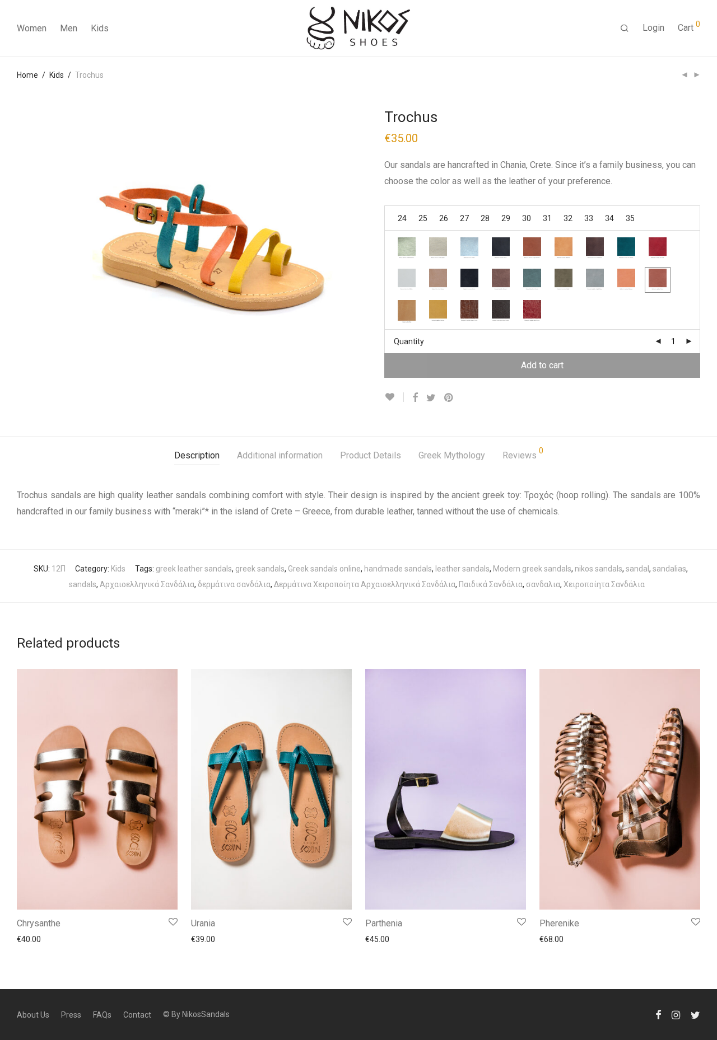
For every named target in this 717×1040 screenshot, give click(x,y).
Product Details (370, 455)
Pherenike (559, 923)
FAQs (102, 1014)
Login (653, 27)
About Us (33, 1014)
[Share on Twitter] (431, 398)
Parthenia (383, 923)
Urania (203, 923)
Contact (137, 1014)
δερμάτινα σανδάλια (234, 584)
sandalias (669, 568)
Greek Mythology (451, 455)
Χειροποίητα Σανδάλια (604, 584)
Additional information (280, 455)
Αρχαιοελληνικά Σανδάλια (147, 584)
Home (27, 75)
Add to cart (542, 365)
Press (71, 1014)
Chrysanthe (38, 923)
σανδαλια (543, 584)
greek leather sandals (194, 568)
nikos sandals (598, 568)
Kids (100, 28)
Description (197, 455)
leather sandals (462, 568)
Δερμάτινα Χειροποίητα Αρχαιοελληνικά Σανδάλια (364, 584)
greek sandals (260, 568)
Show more (31, 938)
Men (68, 28)
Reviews (522, 454)
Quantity (409, 341)
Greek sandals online (324, 568)
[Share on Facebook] (415, 398)
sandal (637, 568)
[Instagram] (676, 1014)
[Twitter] (695, 1014)
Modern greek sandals (532, 568)
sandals (82, 584)
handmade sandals (398, 568)
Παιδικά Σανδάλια (491, 584)
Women (31, 28)
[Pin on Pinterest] (449, 398)
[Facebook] (658, 1014)
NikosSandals (206, 1014)
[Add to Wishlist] (394, 397)
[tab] (196, 456)
